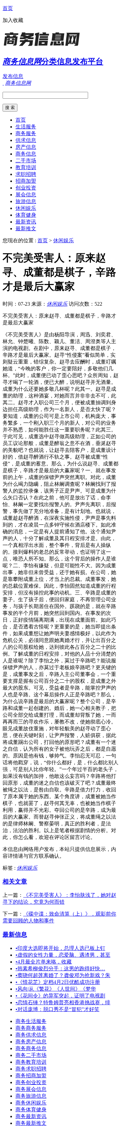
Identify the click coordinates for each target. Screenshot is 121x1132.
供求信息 (25, 140)
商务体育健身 (30, 1109)
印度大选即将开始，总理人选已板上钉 (60, 948)
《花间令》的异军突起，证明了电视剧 (60, 995)
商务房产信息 (30, 1041)
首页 (8, 8)
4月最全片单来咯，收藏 (43, 961)
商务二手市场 (30, 1055)
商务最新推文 (30, 1123)
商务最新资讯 (30, 1116)
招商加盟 (25, 181)
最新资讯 (25, 221)
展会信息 (25, 194)
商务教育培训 (30, 1062)
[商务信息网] (43, 46)
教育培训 (25, 167)
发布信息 (13, 76)
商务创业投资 (30, 1082)
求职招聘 (25, 174)
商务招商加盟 (30, 1075)
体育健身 (25, 215)
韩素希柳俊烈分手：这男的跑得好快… (60, 968)
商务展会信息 (30, 1089)
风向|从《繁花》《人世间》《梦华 (55, 989)
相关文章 (15, 881)
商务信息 (25, 154)
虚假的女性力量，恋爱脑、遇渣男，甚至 (62, 955)
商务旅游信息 (30, 1096)
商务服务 (25, 133)
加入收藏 (13, 20)
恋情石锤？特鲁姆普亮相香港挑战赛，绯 (62, 1002)
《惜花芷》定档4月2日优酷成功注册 (57, 982)
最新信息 (15, 934)
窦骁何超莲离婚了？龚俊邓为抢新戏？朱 (62, 975)
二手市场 (25, 160)
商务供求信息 (30, 1035)
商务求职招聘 (30, 1069)
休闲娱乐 (25, 208)
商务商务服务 (30, 1028)
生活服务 (25, 126)
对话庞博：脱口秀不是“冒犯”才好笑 (57, 1009)
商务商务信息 (30, 1048)
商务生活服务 (30, 1021)
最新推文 (25, 228)
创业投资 (25, 187)
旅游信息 (25, 201)
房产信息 (25, 147)
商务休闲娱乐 (30, 1102)
